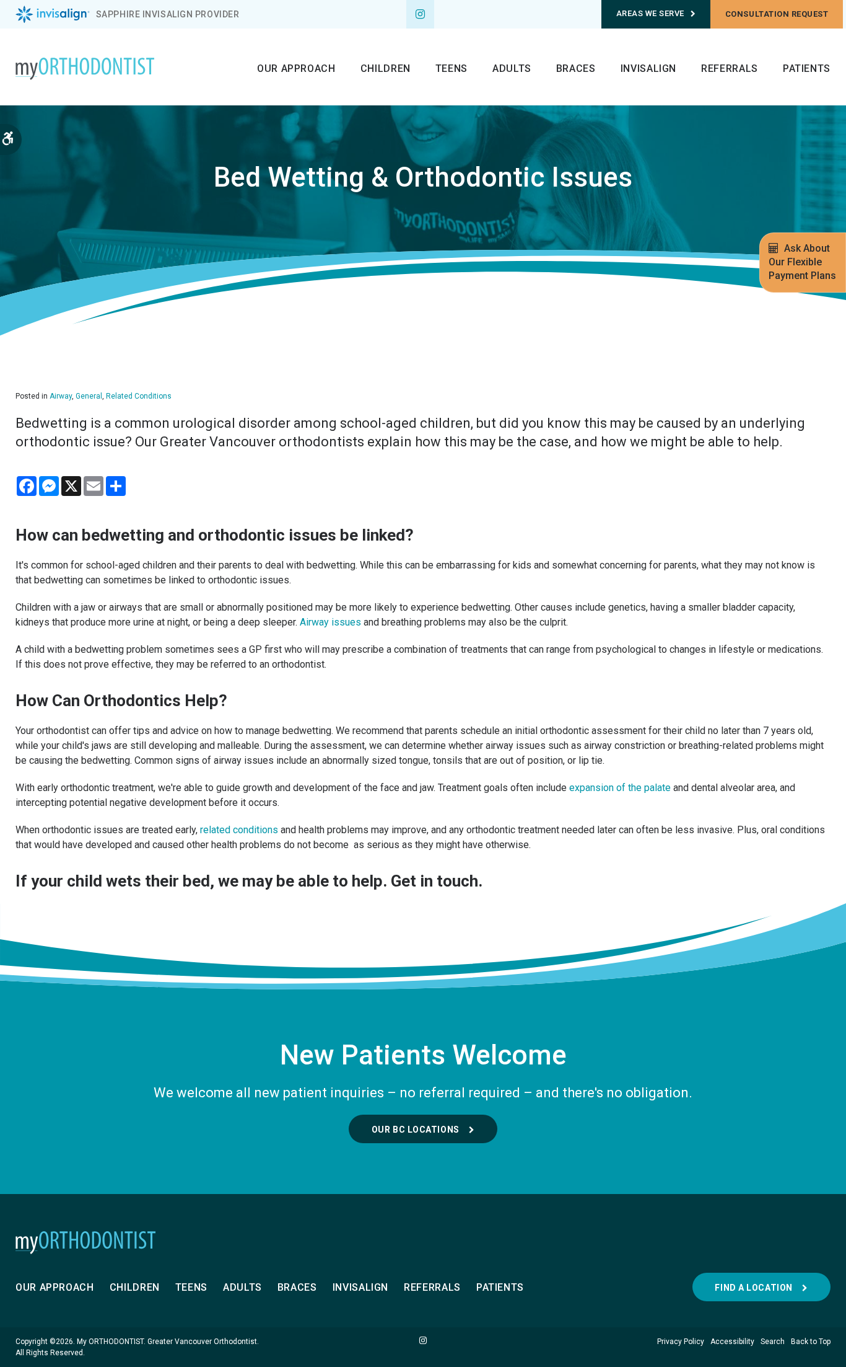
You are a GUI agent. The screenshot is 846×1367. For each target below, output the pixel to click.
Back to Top (811, 1341)
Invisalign (648, 68)
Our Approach (296, 68)
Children (385, 68)
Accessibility (732, 1341)
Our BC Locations (416, 1130)
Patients (807, 68)
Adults (511, 68)
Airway (61, 396)
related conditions (239, 830)
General (89, 396)
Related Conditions (139, 396)
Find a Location (753, 1288)
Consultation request (776, 14)
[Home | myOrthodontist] (423, 1242)
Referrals (729, 68)
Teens (451, 68)
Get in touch (434, 881)
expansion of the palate (620, 788)
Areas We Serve (650, 13)
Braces (576, 68)
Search (773, 1341)
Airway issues (330, 622)
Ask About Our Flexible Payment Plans (802, 261)
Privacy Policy (680, 1341)
